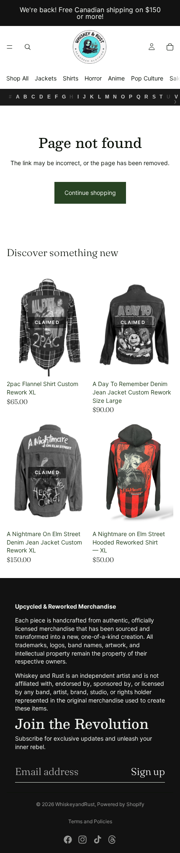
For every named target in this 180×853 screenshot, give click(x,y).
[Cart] (170, 47)
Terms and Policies (90, 821)
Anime (116, 78)
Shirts (70, 78)
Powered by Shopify (120, 804)
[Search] (27, 47)
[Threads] (112, 840)
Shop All (17, 78)
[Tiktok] (98, 840)
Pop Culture (147, 78)
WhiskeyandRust (75, 804)
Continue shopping (90, 192)
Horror (93, 78)
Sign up (148, 771)
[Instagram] (82, 840)
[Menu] (9, 47)
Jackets (46, 78)
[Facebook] (68, 840)
